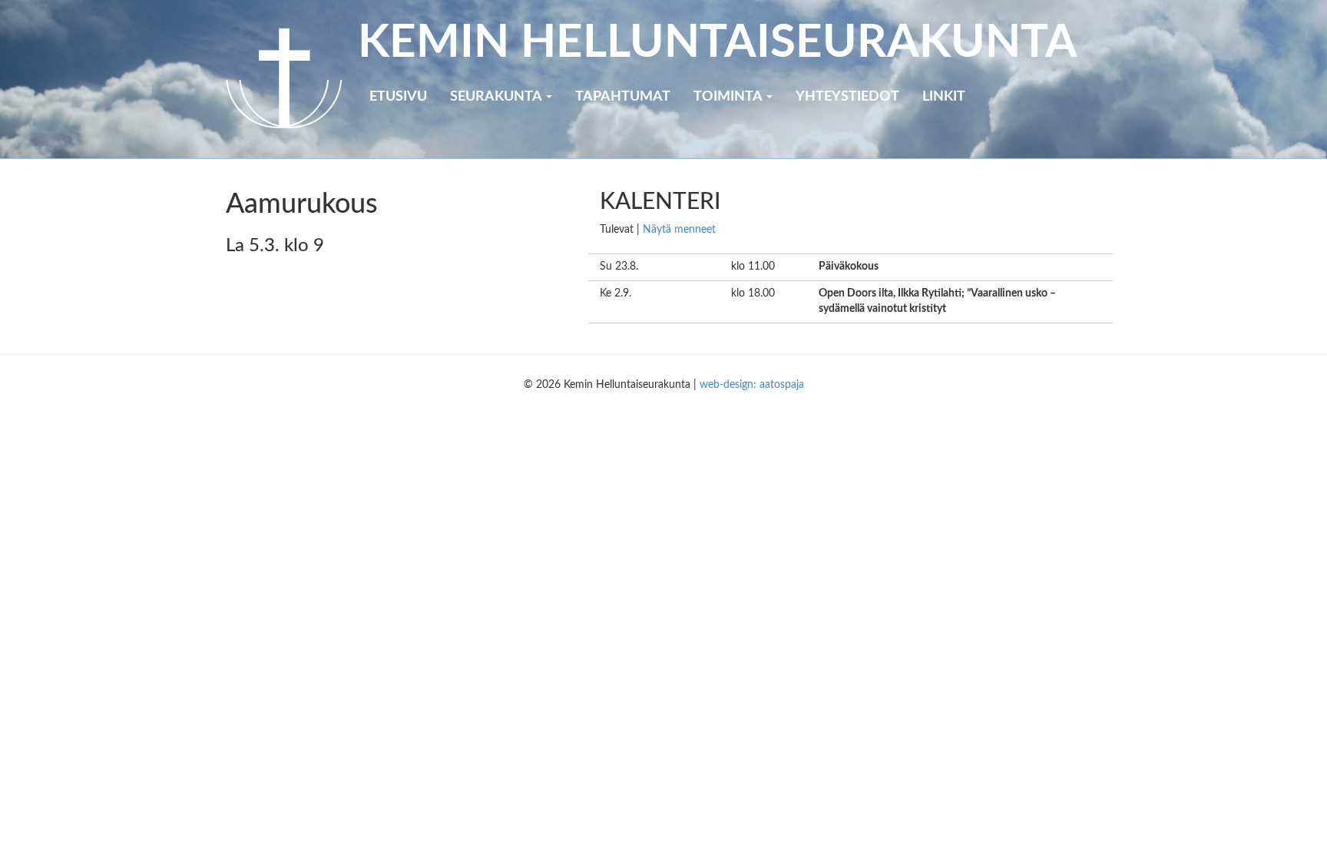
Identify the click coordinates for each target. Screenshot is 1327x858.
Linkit (943, 97)
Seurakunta (497, 97)
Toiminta (729, 97)
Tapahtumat (622, 97)
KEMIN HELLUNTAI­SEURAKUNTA (717, 43)
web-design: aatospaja (752, 384)
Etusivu (398, 97)
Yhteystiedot (847, 97)
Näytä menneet (679, 229)
